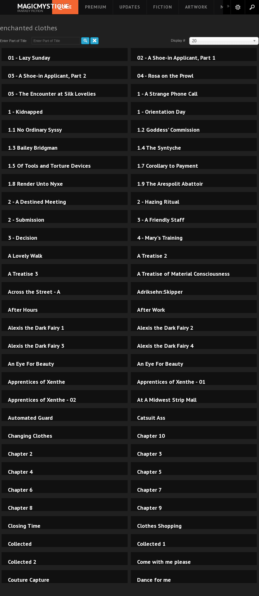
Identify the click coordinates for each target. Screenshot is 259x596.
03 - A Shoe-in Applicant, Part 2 (47, 75)
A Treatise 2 (152, 255)
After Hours (23, 309)
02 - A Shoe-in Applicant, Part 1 (176, 57)
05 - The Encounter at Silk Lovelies (52, 93)
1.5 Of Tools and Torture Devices (49, 165)
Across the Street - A (34, 291)
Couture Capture (28, 579)
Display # (178, 40)
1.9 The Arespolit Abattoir (170, 183)
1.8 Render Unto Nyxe (35, 183)
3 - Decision (22, 237)
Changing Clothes (30, 435)
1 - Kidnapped (25, 111)
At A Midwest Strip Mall (166, 399)
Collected (20, 543)
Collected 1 (151, 543)
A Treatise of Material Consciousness (183, 273)
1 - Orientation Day (161, 111)
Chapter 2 (20, 453)
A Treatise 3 (23, 273)
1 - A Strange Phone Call (167, 93)
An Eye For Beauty (31, 363)
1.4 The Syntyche (159, 147)
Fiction (162, 7)
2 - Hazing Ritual (158, 201)
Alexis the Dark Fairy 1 (36, 327)
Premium (95, 7)
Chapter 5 (149, 471)
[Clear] (94, 40)
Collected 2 (22, 561)
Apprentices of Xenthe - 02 (42, 399)
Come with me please (164, 561)
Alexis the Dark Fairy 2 (165, 327)
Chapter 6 (20, 489)
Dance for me (154, 579)
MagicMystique (30, 6)
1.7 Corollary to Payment (167, 165)
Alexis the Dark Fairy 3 (36, 345)
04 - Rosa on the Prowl (165, 75)
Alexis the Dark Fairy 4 (165, 345)
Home (65, 7)
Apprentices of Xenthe (36, 381)
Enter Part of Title (14, 41)
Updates (129, 7)
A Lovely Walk (25, 255)
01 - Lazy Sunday (29, 57)
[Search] (85, 40)
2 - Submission (26, 219)
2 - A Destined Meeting (37, 201)
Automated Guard (30, 417)
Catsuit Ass (151, 417)
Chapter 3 (149, 453)
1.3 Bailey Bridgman (32, 147)
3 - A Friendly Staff (160, 219)
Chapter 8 (20, 507)
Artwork (196, 7)
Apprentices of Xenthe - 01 (171, 381)
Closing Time (24, 525)
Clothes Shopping (159, 525)
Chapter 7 (149, 489)
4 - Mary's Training (160, 237)
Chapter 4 (20, 471)
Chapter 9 (149, 507)
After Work (151, 309)
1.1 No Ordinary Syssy (35, 129)
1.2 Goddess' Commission (168, 129)
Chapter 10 (151, 435)
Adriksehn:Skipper (160, 291)
